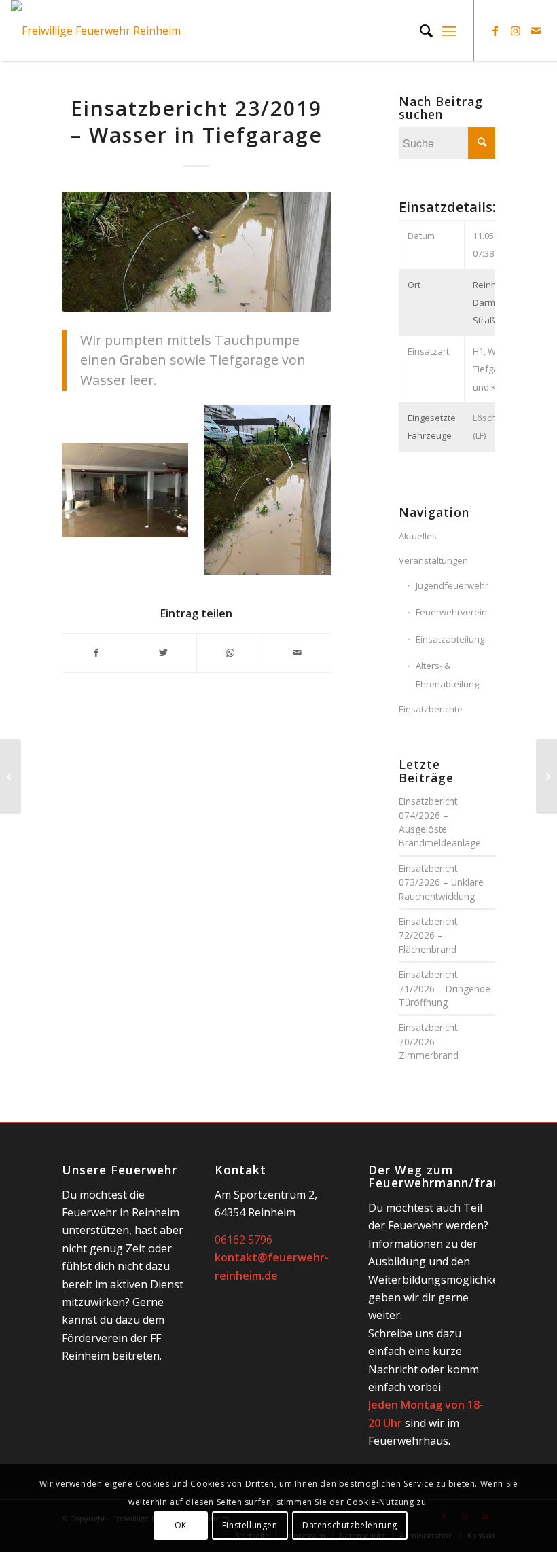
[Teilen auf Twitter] (163, 653)
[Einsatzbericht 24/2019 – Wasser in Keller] (546, 776)
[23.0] (196, 252)
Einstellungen (250, 1525)
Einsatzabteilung (450, 639)
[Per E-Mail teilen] (297, 653)
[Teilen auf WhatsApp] (230, 653)
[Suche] (419, 30)
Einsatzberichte (431, 709)
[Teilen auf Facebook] (96, 653)
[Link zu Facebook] (495, 30)
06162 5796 (243, 1239)
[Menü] (449, 30)
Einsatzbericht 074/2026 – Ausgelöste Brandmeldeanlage (440, 822)
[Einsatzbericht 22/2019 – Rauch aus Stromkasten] (10, 776)
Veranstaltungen (433, 560)
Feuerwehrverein (451, 612)
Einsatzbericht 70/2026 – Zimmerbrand (429, 1041)
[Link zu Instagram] (515, 30)
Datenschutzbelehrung (349, 1525)
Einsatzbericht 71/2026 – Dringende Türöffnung (444, 988)
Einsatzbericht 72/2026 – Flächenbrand (428, 935)
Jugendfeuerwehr (452, 585)
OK (181, 1525)
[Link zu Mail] (536, 30)
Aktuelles (418, 536)
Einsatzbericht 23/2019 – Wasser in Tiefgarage (197, 121)
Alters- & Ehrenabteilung (447, 674)
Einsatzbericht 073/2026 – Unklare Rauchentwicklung (441, 882)
